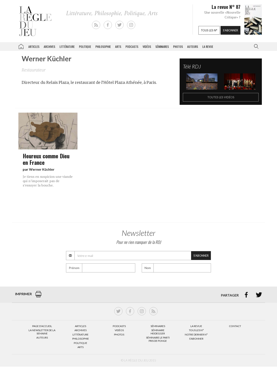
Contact (235, 326)
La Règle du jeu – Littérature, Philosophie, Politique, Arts (21, 45)
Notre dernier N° (196, 334)
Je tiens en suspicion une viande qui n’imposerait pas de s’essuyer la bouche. (47, 181)
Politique (85, 46)
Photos (178, 46)
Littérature (67, 46)
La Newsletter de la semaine (42, 332)
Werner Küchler (42, 169)
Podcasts (132, 46)
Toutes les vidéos (220, 97)
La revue (207, 46)
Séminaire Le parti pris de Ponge (158, 339)
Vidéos (147, 46)
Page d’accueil (42, 326)
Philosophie (103, 46)
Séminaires (162, 46)
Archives (49, 46)
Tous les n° (209, 30)
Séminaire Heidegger (158, 332)
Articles (33, 46)
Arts (118, 46)
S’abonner (196, 338)
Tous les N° (196, 330)
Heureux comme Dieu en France (46, 159)
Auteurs (192, 46)
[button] (255, 46)
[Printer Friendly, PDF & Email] (38, 296)
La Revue (196, 326)
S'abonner (230, 30)
